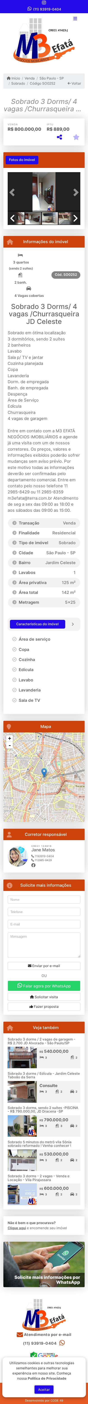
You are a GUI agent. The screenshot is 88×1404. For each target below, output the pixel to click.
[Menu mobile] (44, 40)
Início (15, 78)
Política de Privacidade (47, 1378)
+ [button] (9, 738)
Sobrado (18, 83)
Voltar (76, 83)
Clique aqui (17, 1228)
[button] (13, 192)
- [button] (9, 745)
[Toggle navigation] (75, 19)
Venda (30, 78)
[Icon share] (44, 2)
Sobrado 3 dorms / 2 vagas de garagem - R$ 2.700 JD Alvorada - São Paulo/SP (41, 1041)
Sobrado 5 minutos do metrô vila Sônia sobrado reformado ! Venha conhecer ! (40, 1144)
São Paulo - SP (51, 78)
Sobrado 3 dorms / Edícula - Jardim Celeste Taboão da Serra (44, 1075)
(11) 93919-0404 (47, 9)
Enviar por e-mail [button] (45, 966)
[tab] (22, 160)
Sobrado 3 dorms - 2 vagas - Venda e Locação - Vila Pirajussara (38, 1178)
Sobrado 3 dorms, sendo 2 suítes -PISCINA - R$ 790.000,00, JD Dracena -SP (43, 1110)
